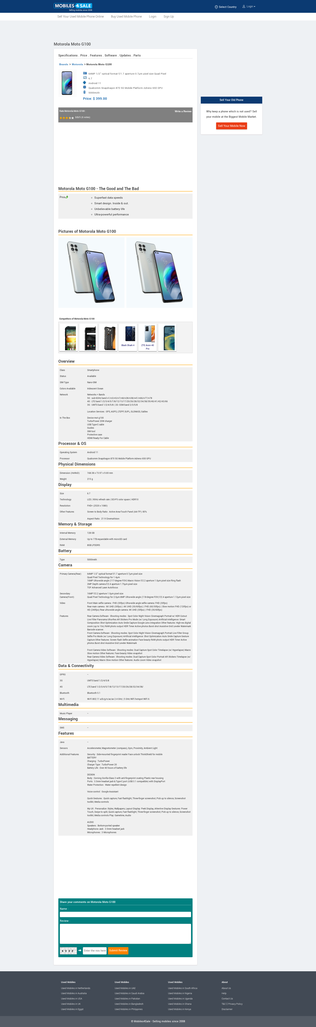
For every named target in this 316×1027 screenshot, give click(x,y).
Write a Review (183, 111)
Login (250, 6)
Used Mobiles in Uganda (180, 998)
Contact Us (227, 998)
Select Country (227, 7)
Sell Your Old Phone (231, 100)
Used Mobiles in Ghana (179, 1004)
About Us (226, 988)
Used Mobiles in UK (71, 1004)
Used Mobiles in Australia (74, 993)
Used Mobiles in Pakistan (127, 998)
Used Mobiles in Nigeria (180, 993)
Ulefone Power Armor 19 (108, 337)
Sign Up (169, 16)
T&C (224, 1004)
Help (224, 993)
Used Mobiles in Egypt (72, 1009)
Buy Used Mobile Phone (126, 16)
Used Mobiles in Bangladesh (129, 1004)
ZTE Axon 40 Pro (147, 347)
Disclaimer (227, 1009)
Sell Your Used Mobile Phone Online (80, 16)
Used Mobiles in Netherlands (75, 988)
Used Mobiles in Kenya (179, 1009)
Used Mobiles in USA (71, 998)
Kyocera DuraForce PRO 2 (68, 337)
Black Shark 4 (127, 345)
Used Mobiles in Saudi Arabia (129, 993)
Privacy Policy (235, 1004)
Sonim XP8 (88, 337)
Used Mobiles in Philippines (128, 1009)
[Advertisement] (158, 30)
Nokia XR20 (167, 337)
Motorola (77, 64)
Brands (63, 64)
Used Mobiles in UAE (125, 988)
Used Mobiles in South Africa (182, 988)
